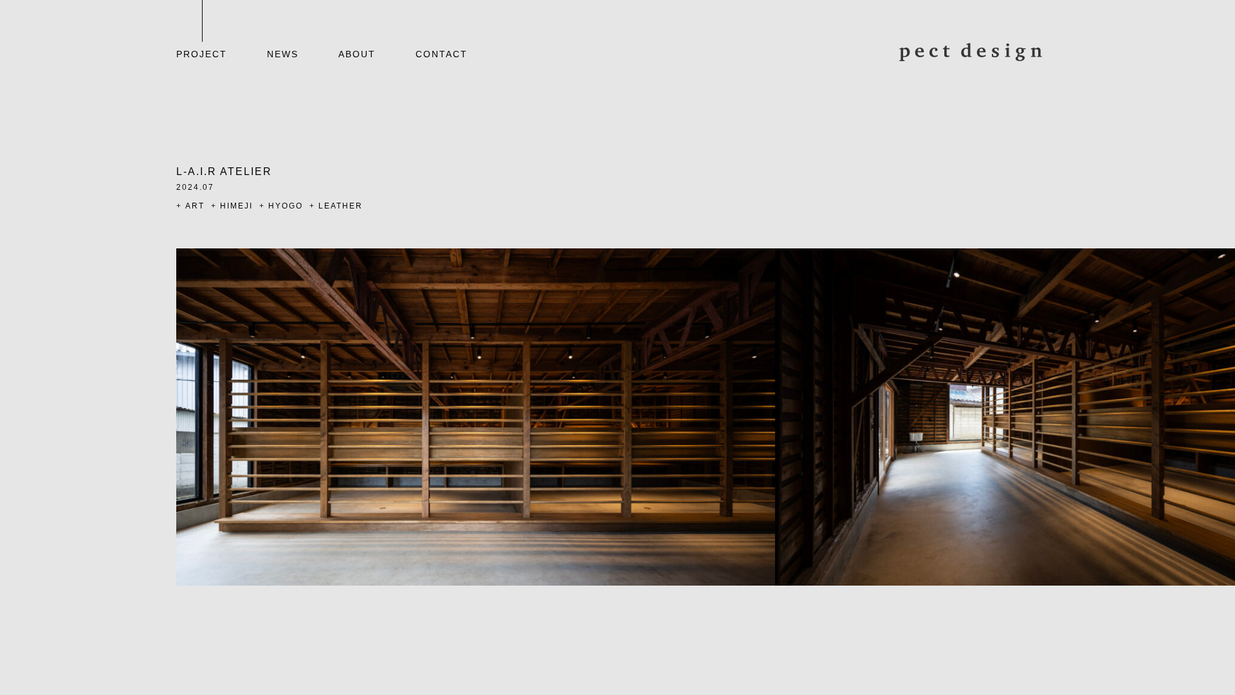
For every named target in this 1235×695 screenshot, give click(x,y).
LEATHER (340, 205)
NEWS (282, 54)
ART (195, 205)
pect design (971, 52)
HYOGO (285, 205)
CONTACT (442, 54)
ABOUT (357, 54)
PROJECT (201, 54)
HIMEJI (236, 205)
